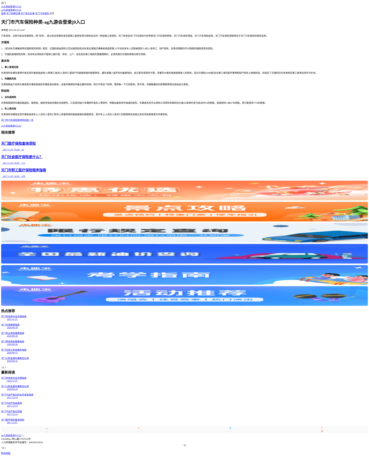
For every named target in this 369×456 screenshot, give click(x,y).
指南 (3, 13)
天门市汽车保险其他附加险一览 (17, 120)
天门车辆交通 (13, 13)
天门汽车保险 (42, 13)
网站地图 (5, 453)
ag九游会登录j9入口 (11, 6)
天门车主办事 (28, 13)
